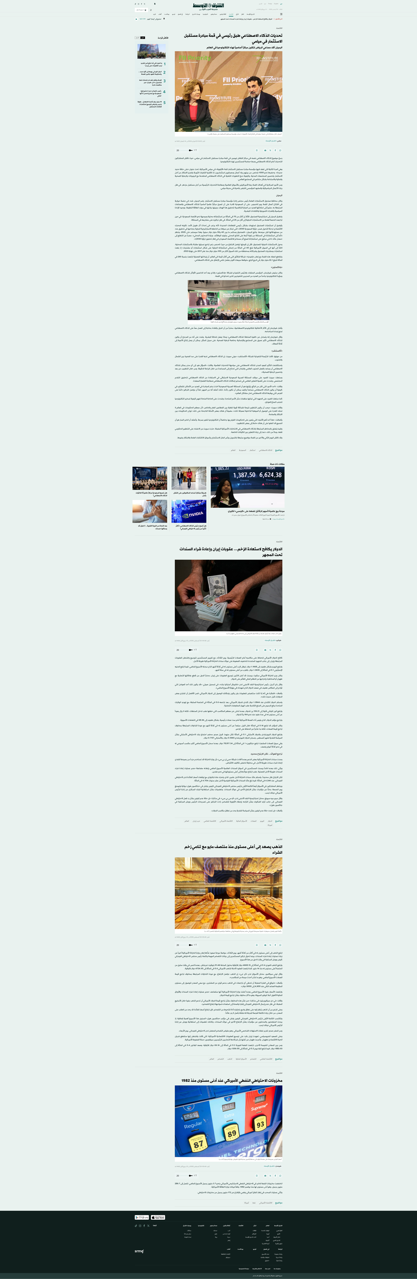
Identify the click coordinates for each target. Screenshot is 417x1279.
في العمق (180, 14)
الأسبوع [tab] (137, 37)
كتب (229, 1231)
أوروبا (267, 1234)
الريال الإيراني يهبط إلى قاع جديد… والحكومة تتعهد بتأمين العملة (150, 73)
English (276, 4)
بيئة (216, 1237)
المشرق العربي (276, 1240)
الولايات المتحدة (265, 1231)
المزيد (154, 14)
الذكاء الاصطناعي (265, 450)
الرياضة (187, 14)
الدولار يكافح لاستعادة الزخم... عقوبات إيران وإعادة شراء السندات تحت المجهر (246, 19)
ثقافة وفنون (223, 14)
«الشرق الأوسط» (271, 141)
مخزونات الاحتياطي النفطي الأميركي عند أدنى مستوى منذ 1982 (231, 1080)
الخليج (278, 1234)
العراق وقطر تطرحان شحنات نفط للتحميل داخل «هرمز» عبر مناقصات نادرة (150, 82)
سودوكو (228, 1257)
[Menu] (281, 14)
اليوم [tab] (142, 37)
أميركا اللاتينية (265, 1244)
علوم (216, 1234)
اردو (265, 4)
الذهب (229, 1059)
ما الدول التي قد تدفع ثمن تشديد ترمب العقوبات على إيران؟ (151, 64)
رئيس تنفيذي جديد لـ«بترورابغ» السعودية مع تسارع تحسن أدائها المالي (150, 93)
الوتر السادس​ (226, 1234)
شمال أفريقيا (276, 1237)
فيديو (173, 14)
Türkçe (270, 4)
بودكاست (166, 14)
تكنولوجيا (205, 14)
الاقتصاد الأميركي (226, 821)
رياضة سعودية (278, 1254)
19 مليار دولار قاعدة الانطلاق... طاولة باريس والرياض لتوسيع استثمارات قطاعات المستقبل (150, 104)
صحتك (215, 1231)
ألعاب (159, 14)
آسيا (268, 1237)
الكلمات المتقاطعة (225, 1254)
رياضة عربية (279, 1257)
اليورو (262, 821)
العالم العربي (279, 1231)
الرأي (237, 14)
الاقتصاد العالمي (210, 821)
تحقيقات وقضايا (265, 1257)
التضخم (253, 1059)
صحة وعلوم (214, 14)
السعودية (242, 450)
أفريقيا (267, 1240)
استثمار (252, 450)
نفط (254, 1203)
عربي (281, 4)
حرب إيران (196, 821)
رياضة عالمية (279, 1261)
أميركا (270, 825)
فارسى (260, 4)
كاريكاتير (254, 1234)
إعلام (229, 1240)
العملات (253, 821)
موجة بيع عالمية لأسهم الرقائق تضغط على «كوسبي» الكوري (256, 511)
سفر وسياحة (187, 1234)
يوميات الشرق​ (196, 14)
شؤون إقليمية (278, 1244)
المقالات (254, 1231)
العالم (243, 14)
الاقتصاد (231, 14)
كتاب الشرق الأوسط (250, 1237)
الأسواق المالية (241, 821)
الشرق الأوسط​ (251, 14)
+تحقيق (267, 1261)
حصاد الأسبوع (265, 1254)
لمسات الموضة (187, 1237)
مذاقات (189, 1231)
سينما (228, 1237)
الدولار (270, 821)
